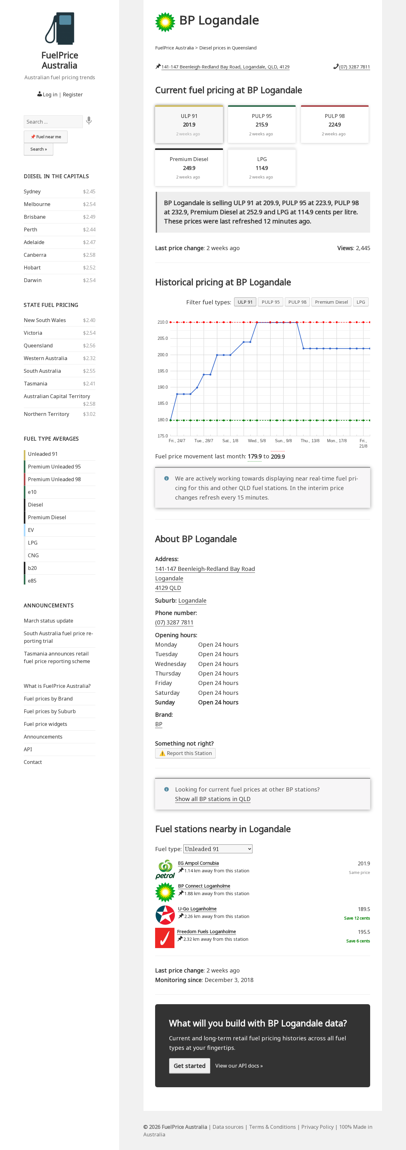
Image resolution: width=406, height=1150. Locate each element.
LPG (32, 542)
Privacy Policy (317, 1126)
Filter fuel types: (208, 302)
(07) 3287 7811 (354, 67)
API (28, 749)
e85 (32, 580)
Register (73, 94)
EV (31, 530)
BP (158, 724)
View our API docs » (239, 1065)
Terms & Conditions (272, 1126)
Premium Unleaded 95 (54, 466)
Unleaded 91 (43, 453)
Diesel (35, 504)
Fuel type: (169, 849)
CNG (33, 555)
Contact (33, 762)
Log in (50, 94)
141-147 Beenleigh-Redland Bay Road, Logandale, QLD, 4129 (225, 67)
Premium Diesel (47, 517)
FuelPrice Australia (59, 60)
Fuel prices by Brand (48, 698)
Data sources (228, 1126)
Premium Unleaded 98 (54, 479)
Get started (190, 1065)
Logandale (192, 600)
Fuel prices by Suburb (50, 711)
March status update (48, 620)
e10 (32, 491)
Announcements (49, 605)
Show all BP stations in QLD (213, 799)
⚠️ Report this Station (185, 753)
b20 (32, 568)
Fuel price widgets (45, 723)
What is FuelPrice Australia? (57, 685)
